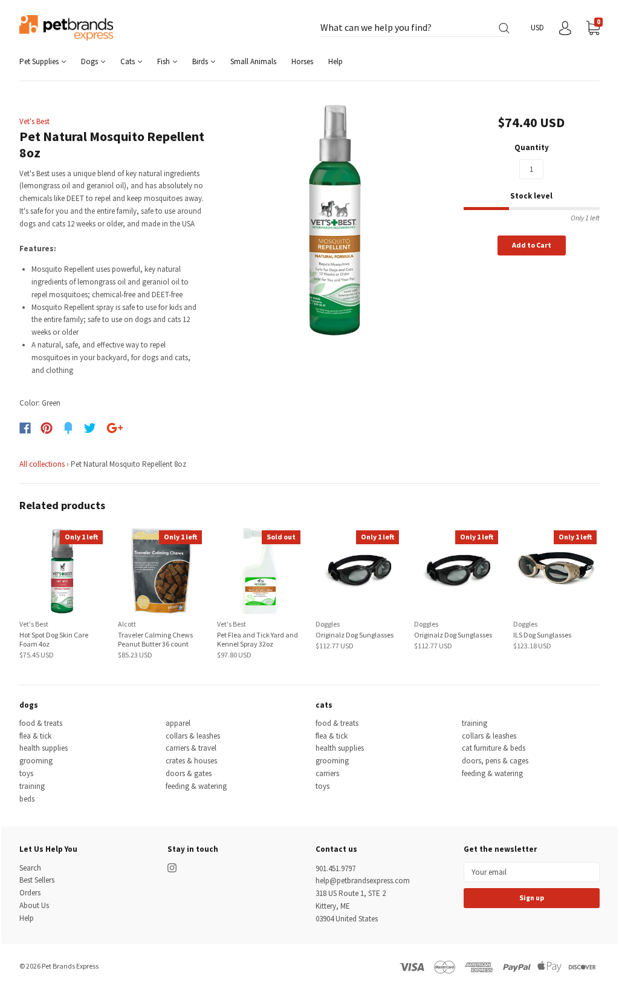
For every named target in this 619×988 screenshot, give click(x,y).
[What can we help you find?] (415, 28)
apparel (178, 723)
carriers (327, 773)
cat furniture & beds (493, 748)
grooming (36, 761)
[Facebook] (25, 428)
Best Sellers (36, 880)
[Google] (115, 428)
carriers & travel (191, 748)
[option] (334, 220)
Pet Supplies (39, 61)
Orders (30, 893)
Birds (201, 61)
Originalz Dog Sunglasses (355, 634)
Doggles (328, 623)
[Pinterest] (46, 428)
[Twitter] (90, 428)
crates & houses (191, 761)
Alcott (127, 623)
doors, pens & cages (495, 761)
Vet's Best (34, 121)
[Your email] (532, 872)
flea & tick (35, 736)
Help (335, 61)
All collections (42, 464)
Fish (164, 61)
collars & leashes (193, 736)
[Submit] (504, 28)
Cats (128, 61)
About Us (34, 905)
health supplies (43, 748)
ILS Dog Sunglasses (542, 634)
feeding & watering (196, 786)
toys (26, 773)
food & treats (40, 723)
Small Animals (253, 61)
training (32, 786)
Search (30, 868)
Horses (302, 61)
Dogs (90, 61)
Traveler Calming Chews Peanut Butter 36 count (155, 639)
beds (26, 799)
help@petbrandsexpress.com (363, 880)
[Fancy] (68, 428)
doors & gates (189, 773)
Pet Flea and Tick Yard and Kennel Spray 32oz (257, 639)
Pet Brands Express (70, 965)
